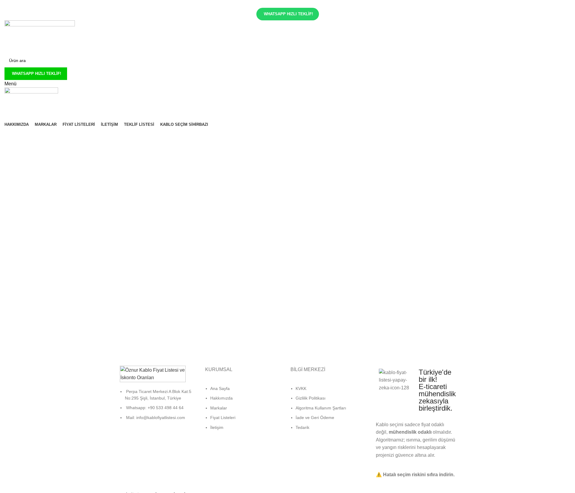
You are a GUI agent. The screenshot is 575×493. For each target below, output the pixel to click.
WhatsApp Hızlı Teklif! (288, 14)
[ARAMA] (573, 57)
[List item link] (159, 407)
